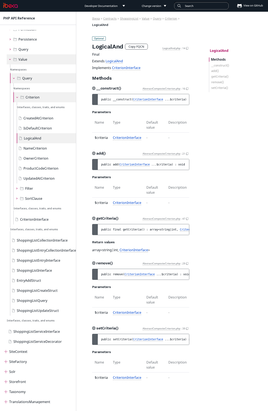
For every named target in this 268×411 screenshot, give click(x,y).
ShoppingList (129, 18)
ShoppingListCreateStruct (37, 290)
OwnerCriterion (35, 158)
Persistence (27, 39)
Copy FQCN (136, 47)
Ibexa (96, 18)
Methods (218, 59)
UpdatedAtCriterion (39, 178)
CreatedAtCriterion (38, 118)
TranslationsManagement (29, 401)
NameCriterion (35, 148)
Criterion (33, 97)
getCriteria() (219, 76)
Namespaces (18, 69)
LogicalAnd (32, 138)
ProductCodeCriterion (40, 168)
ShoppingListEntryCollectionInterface (46, 250)
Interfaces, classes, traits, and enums (41, 107)
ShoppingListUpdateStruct (38, 310)
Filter (29, 188)
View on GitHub (253, 5)
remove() (217, 82)
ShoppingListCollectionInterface (42, 240)
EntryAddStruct (29, 280)
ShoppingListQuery (32, 300)
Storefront (17, 381)
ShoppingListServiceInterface (36, 331)
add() (215, 71)
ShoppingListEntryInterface (38, 260)
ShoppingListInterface (34, 270)
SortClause (33, 198)
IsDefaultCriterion (37, 128)
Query (23, 49)
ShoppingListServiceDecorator (37, 341)
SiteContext (18, 351)
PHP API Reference (19, 18)
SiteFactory (18, 361)
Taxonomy (17, 391)
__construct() (220, 65)
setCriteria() (219, 88)
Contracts (110, 18)
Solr (12, 371)
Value (22, 59)
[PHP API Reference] (10, 5)
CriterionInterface (34, 219)
